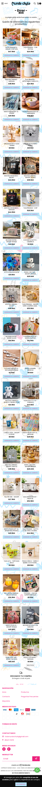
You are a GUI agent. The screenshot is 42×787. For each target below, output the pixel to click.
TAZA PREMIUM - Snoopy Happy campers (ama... (30, 305)
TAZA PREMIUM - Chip (30, 208)
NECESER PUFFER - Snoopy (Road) (11, 241)
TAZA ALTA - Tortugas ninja (11, 562)
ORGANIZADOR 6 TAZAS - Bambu (11, 144)
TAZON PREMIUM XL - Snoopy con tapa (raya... (11, 48)
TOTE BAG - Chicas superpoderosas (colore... (30, 594)
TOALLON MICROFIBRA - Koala (30, 144)
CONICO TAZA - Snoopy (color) (12, 433)
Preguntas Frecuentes (29, 696)
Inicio (4, 692)
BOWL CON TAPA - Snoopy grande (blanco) (30, 273)
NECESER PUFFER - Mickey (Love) (11, 337)
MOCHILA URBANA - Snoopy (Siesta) (11, 465)
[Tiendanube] (21, 766)
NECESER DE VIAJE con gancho (30, 626)
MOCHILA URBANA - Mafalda (11, 80)
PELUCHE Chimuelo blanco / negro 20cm (11, 401)
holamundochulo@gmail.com (16, 736)
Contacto (6, 696)
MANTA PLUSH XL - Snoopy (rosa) (11, 626)
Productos (25, 692)
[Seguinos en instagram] (4, 749)
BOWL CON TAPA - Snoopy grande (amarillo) (30, 465)
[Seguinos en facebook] (9, 749)
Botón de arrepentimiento (21, 773)
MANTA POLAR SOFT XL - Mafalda (30, 433)
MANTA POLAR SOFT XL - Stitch (11, 112)
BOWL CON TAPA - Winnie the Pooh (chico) (12, 658)
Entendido (21, 784)
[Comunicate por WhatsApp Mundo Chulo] (37, 770)
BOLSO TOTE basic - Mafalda (30, 658)
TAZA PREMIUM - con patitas (30, 48)
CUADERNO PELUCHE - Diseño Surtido (30, 337)
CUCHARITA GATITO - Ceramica (30, 241)
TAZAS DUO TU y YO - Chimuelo (30, 401)
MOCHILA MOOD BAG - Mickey (11, 176)
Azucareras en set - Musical (30, 497)
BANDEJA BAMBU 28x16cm (30, 369)
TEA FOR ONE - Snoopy (11, 497)
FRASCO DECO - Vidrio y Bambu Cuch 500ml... (30, 562)
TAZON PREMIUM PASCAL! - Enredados (30, 112)
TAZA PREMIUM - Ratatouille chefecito (30, 80)
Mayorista (6, 701)
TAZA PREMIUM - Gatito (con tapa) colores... (30, 530)
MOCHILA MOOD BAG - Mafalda (11, 208)
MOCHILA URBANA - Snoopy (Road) (30, 176)
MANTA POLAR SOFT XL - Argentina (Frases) (11, 530)
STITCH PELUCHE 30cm (11, 272)
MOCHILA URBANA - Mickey (11, 305)
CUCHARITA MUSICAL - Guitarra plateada (11, 369)
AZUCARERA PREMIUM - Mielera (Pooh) (11, 594)
